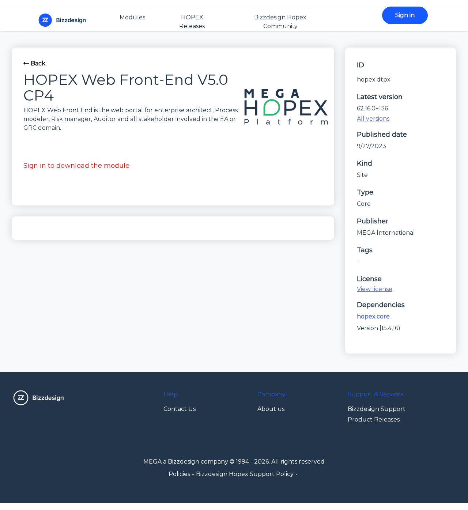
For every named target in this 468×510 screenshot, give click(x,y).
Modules (132, 17)
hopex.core (373, 316)
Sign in (405, 15)
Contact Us (179, 408)
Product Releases (374, 419)
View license (374, 289)
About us (270, 408)
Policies (179, 474)
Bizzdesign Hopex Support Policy (245, 474)
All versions (373, 118)
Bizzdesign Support (376, 408)
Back (37, 63)
